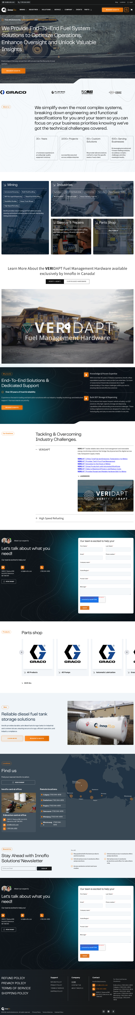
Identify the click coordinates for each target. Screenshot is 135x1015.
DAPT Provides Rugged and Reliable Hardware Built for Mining (102, 471)
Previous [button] (21, 652)
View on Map (10, 581)
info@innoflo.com (9, 2)
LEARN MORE (85, 476)
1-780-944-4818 (25, 2)
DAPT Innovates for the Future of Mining (94, 464)
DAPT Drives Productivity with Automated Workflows (99, 466)
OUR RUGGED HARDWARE (76, 281)
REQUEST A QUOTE (13, 71)
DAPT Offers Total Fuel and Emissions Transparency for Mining (102, 459)
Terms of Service (47, 1012)
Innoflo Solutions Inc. (13, 1012)
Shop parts (113, 230)
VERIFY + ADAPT (55, 281)
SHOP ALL (28, 683)
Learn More (12, 738)
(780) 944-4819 (12, 828)
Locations (122, 2)
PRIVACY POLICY (13, 983)
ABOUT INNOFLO (77, 988)
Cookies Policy (59, 1012)
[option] (38, 657)
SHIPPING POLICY (14, 993)
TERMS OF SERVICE (16, 988)
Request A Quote (112, 9)
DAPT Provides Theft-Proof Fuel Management (96, 461)
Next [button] (126, 652)
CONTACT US (76, 985)
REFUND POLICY (13, 978)
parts (86, 9)
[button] (23, 9)
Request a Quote (12, 407)
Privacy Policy (36, 1012)
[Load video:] (67, 326)
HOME (74, 982)
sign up (44, 868)
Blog (116, 2)
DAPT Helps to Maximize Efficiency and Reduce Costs (99, 469)
